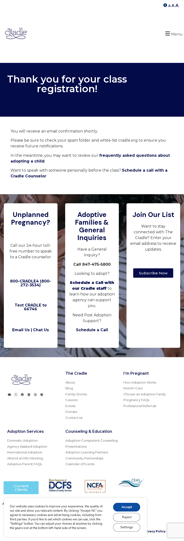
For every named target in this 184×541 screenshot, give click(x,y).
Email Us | (22, 330)
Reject (127, 517)
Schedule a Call (92, 330)
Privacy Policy (154, 531)
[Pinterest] (42, 394)
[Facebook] (22, 394)
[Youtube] (9, 394)
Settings (126, 527)
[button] (173, 33)
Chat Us (41, 330)
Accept (126, 507)
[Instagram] (35, 394)
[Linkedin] (29, 394)
